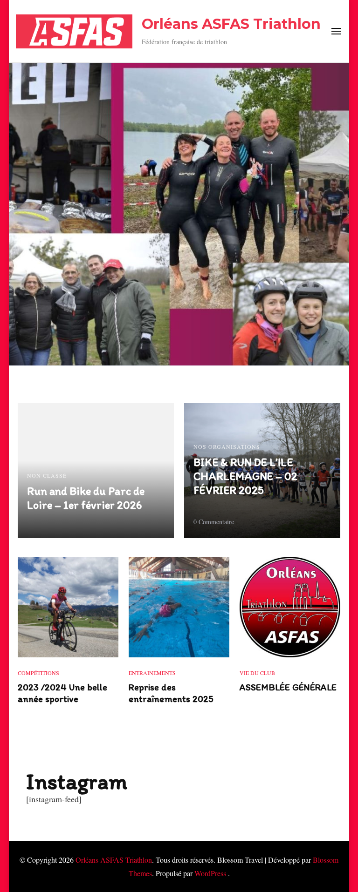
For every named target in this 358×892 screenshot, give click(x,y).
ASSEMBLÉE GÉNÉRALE (288, 687)
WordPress (210, 873)
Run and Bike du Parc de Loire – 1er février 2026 (86, 498)
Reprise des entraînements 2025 (171, 693)
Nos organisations (226, 446)
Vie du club (257, 672)
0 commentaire (213, 523)
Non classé (47, 475)
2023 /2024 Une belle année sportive (62, 693)
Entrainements (152, 672)
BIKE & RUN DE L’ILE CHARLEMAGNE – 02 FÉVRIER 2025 (245, 476)
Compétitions (38, 672)
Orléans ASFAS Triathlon (231, 24)
